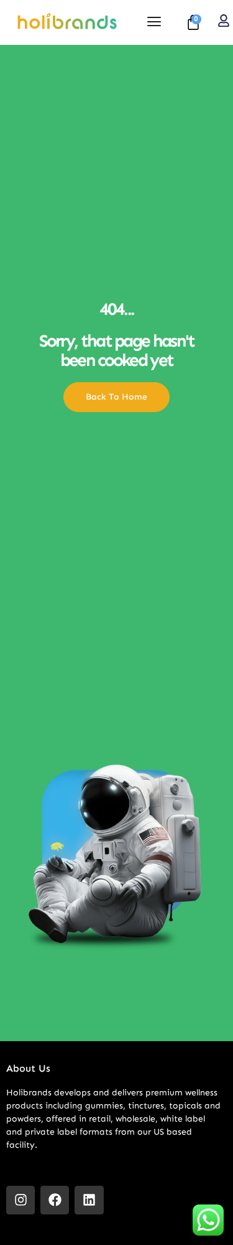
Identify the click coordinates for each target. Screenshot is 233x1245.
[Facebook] (54, 1200)
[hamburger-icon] (154, 22)
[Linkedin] (89, 1200)
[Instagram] (20, 1200)
